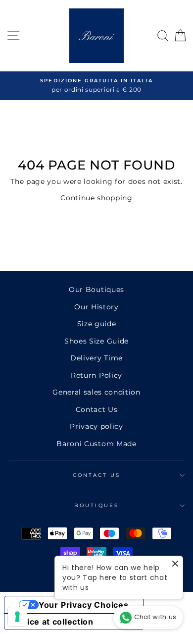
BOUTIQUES (96, 505)
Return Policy (96, 375)
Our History (96, 307)
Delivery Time (96, 358)
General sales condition (96, 392)
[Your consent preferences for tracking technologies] (17, 616)
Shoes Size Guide (96, 341)
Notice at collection (53, 622)
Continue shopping (96, 198)
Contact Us (97, 409)
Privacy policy (96, 426)
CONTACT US (97, 475)
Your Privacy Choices (84, 605)
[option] (96, 85)
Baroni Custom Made (96, 444)
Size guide (96, 324)
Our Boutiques (96, 289)
